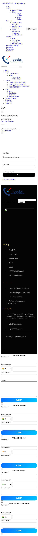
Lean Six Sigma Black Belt (17, 23)
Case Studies (16, 40)
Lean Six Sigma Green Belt (17, 27)
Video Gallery (19, 18)
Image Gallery (19, 14)
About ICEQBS (17, 10)
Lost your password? (9, 179)
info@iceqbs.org (20, 3)
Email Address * (5, 372)
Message (3, 380)
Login (30, 29)
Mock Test (15, 42)
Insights (8, 36)
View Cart (4, 121)
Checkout (10, 121)
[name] (12, 65)
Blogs (13, 38)
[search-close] (2, 133)
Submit (21, 202)
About (8, 8)
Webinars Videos (17, 44)
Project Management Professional (16, 31)
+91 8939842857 (7, 3)
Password (9, 164)
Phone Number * (6, 364)
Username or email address (14, 157)
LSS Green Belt (6, 131)
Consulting (9, 47)
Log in (19, 175)
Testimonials (10, 49)
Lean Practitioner (17, 35)
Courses (8, 21)
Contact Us (9, 51)
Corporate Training (12, 45)
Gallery (14, 12)
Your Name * (4, 357)
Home (8, 7)
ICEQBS (15, 337)
